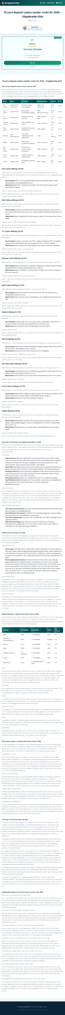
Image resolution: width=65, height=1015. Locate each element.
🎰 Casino (43, 3)
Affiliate (41, 1007)
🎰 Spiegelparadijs (10, 3)
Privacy (32, 1007)
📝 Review (59, 3)
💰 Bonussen (51, 3)
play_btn (32, 63)
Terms (36, 1007)
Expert (45, 1007)
